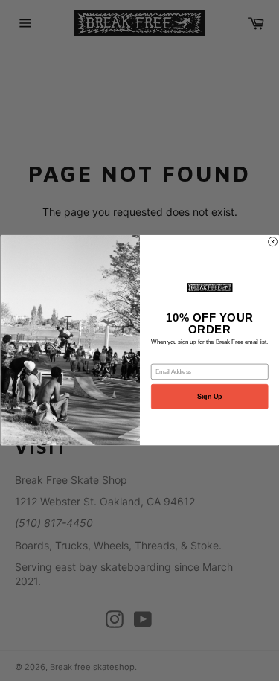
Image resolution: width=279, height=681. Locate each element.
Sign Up (209, 396)
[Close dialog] (272, 241)
